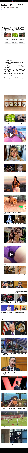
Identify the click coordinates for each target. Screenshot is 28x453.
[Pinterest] (2, 34)
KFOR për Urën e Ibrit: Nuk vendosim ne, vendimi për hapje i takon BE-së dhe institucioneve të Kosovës (14, 354)
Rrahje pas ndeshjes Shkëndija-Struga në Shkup (10, 426)
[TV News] (14, 1)
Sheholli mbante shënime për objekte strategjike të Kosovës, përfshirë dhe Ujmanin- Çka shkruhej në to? (14, 444)
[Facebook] (2, 29)
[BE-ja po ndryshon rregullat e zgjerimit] (7, 308)
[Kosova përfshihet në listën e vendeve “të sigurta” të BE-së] (14, 17)
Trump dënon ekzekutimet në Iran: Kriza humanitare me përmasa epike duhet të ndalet (20, 302)
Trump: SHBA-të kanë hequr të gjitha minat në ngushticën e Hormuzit (6, 289)
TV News (4, 7)
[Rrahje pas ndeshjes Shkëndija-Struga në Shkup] (14, 418)
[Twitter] (2, 31)
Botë (10, 7)
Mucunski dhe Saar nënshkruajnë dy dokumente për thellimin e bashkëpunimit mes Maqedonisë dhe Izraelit (19, 313)
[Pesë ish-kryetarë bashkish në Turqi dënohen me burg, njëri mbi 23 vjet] (7, 297)
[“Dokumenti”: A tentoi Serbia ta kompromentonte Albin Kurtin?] (14, 383)
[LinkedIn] (2, 32)
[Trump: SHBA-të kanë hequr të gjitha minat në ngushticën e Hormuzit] (7, 284)
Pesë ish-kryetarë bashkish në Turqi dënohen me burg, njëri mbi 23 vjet (6, 302)
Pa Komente (13, 7)
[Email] (2, 36)
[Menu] (2, 1)
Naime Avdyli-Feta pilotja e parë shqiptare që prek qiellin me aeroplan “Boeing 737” (15, 409)
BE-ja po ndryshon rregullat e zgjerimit (7, 312)
